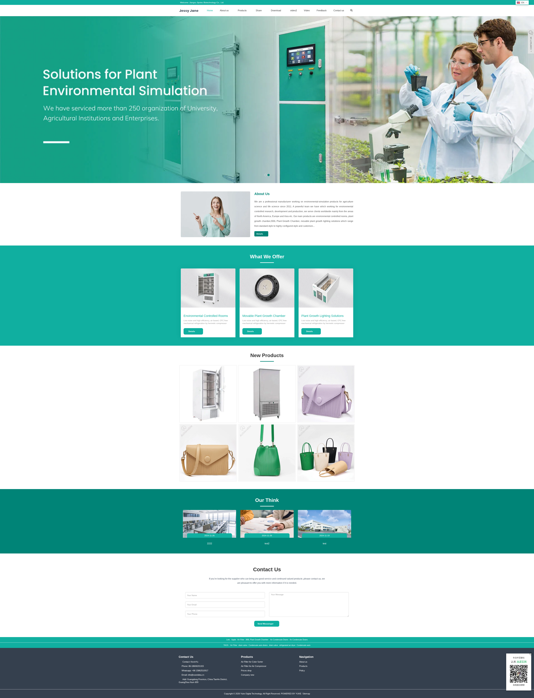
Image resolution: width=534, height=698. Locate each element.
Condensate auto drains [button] (258, 645)
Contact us (338, 10)
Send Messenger (266, 624)
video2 (293, 10)
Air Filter (240, 640)
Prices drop (246, 670)
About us (224, 10)
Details (260, 234)
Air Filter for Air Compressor (253, 666)
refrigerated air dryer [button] (287, 645)
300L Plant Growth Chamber (257, 640)
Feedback (322, 10)
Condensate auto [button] (303, 645)
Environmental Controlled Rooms (206, 316)
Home (210, 10)
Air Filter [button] (233, 645)
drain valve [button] (242, 645)
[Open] (531, 41)
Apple (233, 640)
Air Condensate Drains (279, 640)
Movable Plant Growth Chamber (263, 316)
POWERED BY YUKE (291, 693)
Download (276, 10)
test (324, 543)
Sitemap (306, 693)
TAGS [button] (225, 645)
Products (242, 10)
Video (307, 10)
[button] (230, 10)
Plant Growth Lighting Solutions (322, 316)
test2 (267, 543)
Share (259, 10)
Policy (302, 670)
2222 (209, 543)
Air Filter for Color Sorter (252, 662)
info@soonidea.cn (196, 675)
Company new (247, 675)
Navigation (306, 656)
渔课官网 (522, 661)
